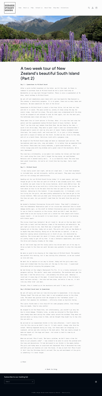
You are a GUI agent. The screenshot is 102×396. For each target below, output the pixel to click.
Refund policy (66, 392)
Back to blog (52, 369)
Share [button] (24, 361)
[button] (89, 8)
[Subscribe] (32, 382)
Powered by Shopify (54, 392)
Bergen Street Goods (42, 392)
